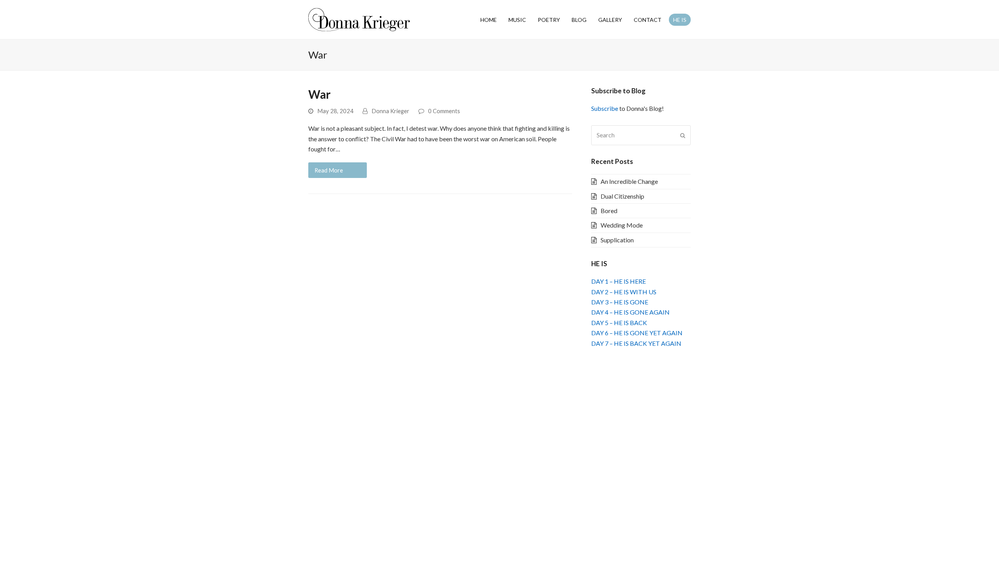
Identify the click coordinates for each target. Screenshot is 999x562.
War (319, 94)
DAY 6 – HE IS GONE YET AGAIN (637, 332)
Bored (609, 210)
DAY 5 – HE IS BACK (619, 322)
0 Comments (444, 110)
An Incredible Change (629, 181)
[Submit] (682, 135)
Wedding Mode (622, 225)
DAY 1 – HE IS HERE (618, 281)
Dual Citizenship (622, 196)
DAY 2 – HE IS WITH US (623, 291)
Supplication (617, 240)
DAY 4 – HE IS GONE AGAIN (630, 312)
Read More (329, 170)
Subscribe (604, 108)
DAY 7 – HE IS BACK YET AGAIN (636, 343)
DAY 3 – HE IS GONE (619, 302)
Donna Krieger (390, 110)
